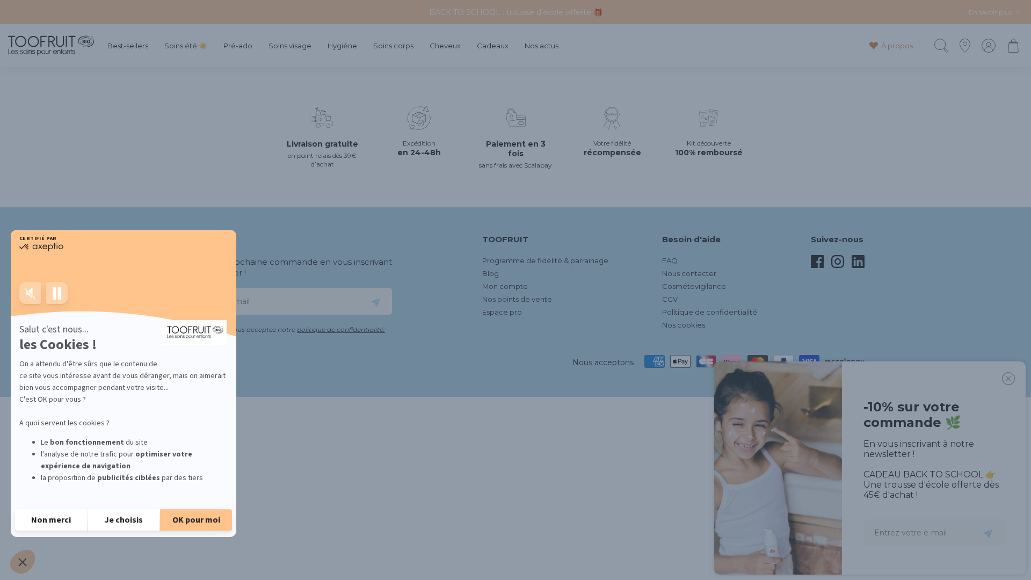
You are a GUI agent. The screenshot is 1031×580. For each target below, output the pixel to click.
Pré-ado (237, 45)
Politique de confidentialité (709, 312)
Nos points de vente (517, 299)
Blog (490, 273)
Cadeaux (493, 45)
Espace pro (502, 312)
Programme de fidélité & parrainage (545, 260)
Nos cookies (683, 325)
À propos (897, 45)
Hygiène (342, 45)
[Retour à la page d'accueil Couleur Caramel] (51, 45)
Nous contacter (689, 273)
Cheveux (445, 45)
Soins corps (393, 45)
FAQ (670, 260)
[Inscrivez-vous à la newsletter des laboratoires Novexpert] (376, 301)
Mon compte (505, 286)
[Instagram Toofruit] (837, 265)
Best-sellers (127, 45)
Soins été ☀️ (185, 45)
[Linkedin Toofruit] (858, 265)
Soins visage (289, 45)
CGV (670, 299)
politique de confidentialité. (341, 329)
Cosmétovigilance (694, 286)
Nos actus (541, 45)
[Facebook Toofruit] (817, 265)
